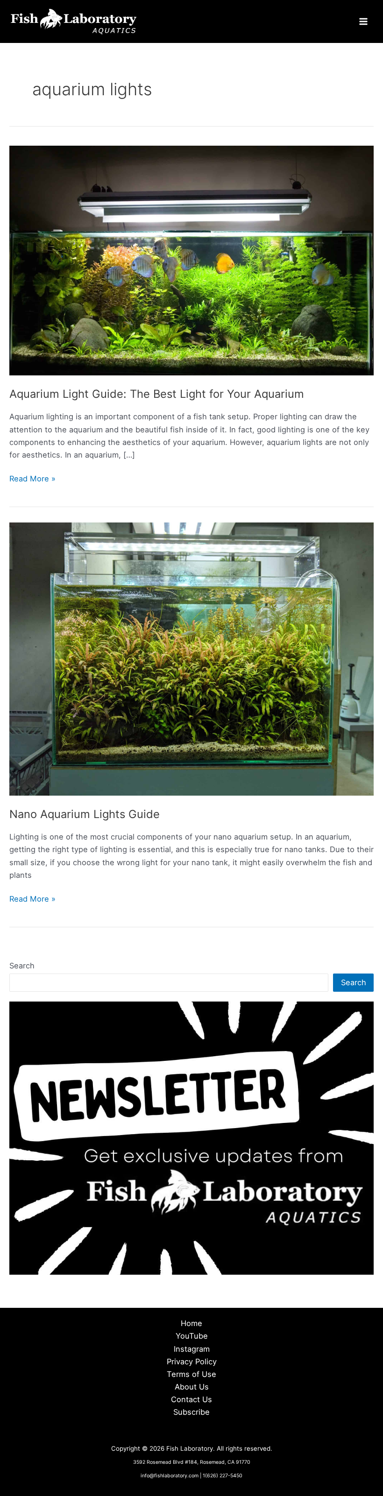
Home (191, 1323)
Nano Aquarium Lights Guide (84, 814)
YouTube (192, 1336)
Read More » (32, 479)
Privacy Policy (192, 1361)
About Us (192, 1386)
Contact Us (191, 1399)
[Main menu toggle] (363, 21)
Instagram (192, 1349)
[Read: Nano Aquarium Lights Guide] (191, 658)
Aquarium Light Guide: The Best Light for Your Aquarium (156, 394)
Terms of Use (191, 1374)
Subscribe (191, 1412)
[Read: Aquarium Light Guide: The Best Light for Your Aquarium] (191, 260)
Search (22, 965)
